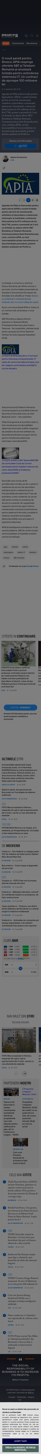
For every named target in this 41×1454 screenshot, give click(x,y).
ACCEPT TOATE (20, 1441)
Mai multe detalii (16, 1436)
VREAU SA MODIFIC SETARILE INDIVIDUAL (20, 1449)
